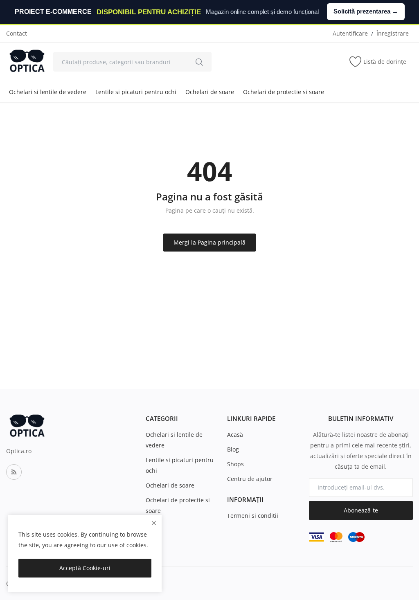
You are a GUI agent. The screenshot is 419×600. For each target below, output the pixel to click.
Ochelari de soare (209, 92)
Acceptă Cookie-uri (84, 568)
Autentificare (350, 33)
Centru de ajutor (250, 479)
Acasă (235, 434)
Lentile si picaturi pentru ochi (135, 92)
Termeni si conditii (252, 515)
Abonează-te (361, 510)
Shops (235, 464)
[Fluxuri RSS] (14, 472)
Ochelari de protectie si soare (283, 92)
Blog (233, 449)
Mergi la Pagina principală (209, 242)
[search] (199, 61)
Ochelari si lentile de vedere (47, 92)
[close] (154, 523)
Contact (16, 33)
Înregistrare (392, 33)
